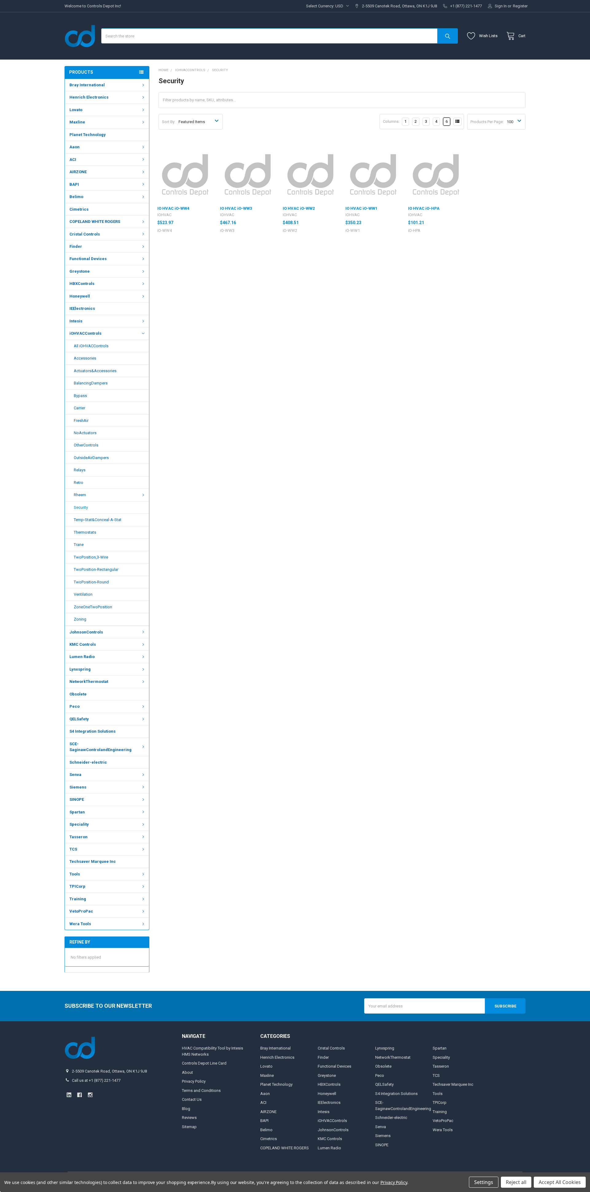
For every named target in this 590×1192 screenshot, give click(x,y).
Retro (78, 482)
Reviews (189, 1117)
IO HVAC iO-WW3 (236, 208)
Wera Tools (80, 923)
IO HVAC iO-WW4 (173, 208)
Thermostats (85, 532)
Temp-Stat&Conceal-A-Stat (97, 519)
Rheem (80, 495)
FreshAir (81, 420)
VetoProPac (81, 911)
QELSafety (79, 719)
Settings (483, 1182)
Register (520, 6)
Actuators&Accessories (95, 370)
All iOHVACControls (91, 346)
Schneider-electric (88, 762)
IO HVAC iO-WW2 (299, 208)
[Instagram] (90, 1094)
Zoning (80, 619)
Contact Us (192, 1099)
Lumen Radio (82, 656)
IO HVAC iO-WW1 (361, 208)
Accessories (85, 358)
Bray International (87, 85)
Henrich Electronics (88, 97)
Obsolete (78, 694)
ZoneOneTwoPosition (93, 607)
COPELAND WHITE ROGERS (94, 221)
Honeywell (79, 296)
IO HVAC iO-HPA (423, 208)
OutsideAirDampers (91, 457)
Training (77, 899)
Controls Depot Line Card (204, 1063)
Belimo (76, 196)
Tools (74, 874)
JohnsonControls (86, 632)
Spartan (77, 812)
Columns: (391, 121)
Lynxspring (80, 669)
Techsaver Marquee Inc (92, 861)
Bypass (80, 395)
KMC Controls (82, 644)
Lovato (75, 109)
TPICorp (77, 886)
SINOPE (76, 799)
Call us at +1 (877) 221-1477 (96, 1080)
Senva (75, 774)
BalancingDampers (91, 383)
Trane (79, 544)
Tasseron (78, 837)
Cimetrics (78, 209)
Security (81, 507)
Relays (79, 470)
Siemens (77, 787)
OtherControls (86, 445)
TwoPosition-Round (91, 582)
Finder (75, 246)
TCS (73, 849)
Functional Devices (88, 258)
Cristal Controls (84, 234)
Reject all (516, 1182)
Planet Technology (87, 134)
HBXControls (81, 283)
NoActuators (85, 432)
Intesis (75, 321)
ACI (72, 159)
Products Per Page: (487, 121)
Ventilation (83, 594)
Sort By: (168, 121)
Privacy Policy (194, 1081)
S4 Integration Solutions (92, 731)
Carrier (79, 408)
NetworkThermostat (88, 681)
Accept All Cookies (560, 1182)
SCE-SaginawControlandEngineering (100, 747)
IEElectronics (82, 308)
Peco (74, 706)
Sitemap (189, 1126)
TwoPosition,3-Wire (91, 557)
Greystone (79, 271)
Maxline (77, 122)
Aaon (74, 147)
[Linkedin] (69, 1094)
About (187, 1072)
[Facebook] (79, 1094)
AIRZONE (78, 171)
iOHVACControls (85, 333)
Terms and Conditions (201, 1090)
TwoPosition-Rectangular (96, 569)
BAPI (74, 184)
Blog (186, 1108)
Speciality (79, 824)
